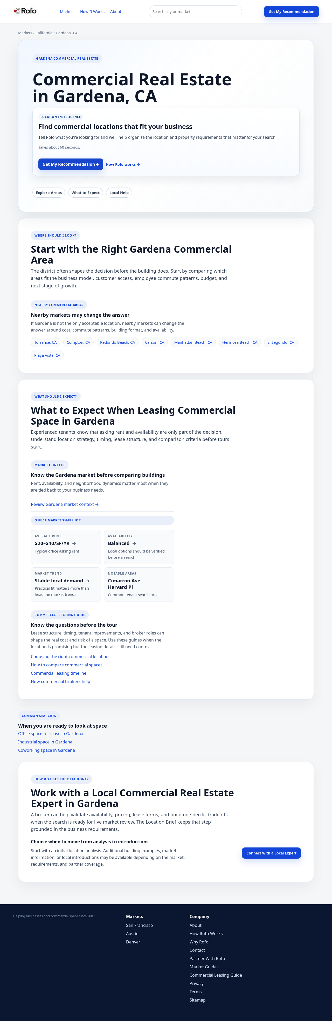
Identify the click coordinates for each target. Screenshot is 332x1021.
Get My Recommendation (291, 11)
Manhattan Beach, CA (193, 342)
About (115, 11)
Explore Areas (49, 192)
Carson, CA (154, 342)
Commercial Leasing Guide (216, 975)
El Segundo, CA (280, 342)
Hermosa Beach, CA (240, 342)
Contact (197, 950)
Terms (196, 992)
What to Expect (86, 192)
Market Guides (204, 967)
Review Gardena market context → (65, 504)
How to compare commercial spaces (66, 665)
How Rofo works (123, 164)
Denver (133, 942)
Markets (67, 11)
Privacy (197, 983)
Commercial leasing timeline (58, 673)
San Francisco (139, 925)
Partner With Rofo (207, 958)
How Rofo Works (206, 933)
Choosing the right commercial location (70, 656)
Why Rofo (199, 942)
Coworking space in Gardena (46, 750)
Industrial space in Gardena (45, 742)
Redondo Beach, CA (117, 342)
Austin (132, 933)
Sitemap (198, 1000)
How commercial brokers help (60, 681)
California (44, 32)
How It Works (92, 11)
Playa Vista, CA (47, 355)
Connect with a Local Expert (271, 853)
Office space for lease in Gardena (50, 733)
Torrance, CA (45, 342)
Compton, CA (78, 342)
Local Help (119, 192)
